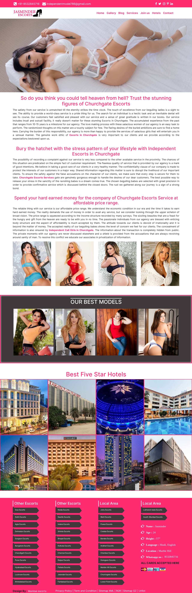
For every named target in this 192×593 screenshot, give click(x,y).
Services (132, 13)
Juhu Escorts (105, 510)
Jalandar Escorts (65, 574)
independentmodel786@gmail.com (69, 3)
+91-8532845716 (28, 3)
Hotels (156, 13)
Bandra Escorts (106, 538)
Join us (145, 13)
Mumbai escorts (36, 591)
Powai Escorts (106, 524)
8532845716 (171, 556)
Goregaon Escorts (107, 560)
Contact (168, 13)
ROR (118, 590)
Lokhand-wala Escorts (152, 510)
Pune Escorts (20, 560)
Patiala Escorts (64, 567)
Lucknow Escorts (22, 574)
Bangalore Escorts (22, 546)
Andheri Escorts (107, 546)
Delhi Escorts (20, 517)
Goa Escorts (20, 510)
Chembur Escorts (107, 553)
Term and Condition (85, 590)
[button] (25, 332)
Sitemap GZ (129, 590)
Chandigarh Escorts (23, 553)
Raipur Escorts (64, 560)
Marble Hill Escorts (108, 567)
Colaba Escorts (106, 531)
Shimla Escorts (64, 531)
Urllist (142, 590)
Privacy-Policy (64, 590)
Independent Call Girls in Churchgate (71, 230)
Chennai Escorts (64, 553)
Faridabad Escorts (65, 582)
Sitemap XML (106, 590)
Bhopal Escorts (64, 538)
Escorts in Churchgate (83, 134)
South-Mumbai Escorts (152, 517)
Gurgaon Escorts (22, 538)
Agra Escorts (20, 524)
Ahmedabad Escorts (23, 582)
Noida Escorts (63, 510)
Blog (121, 13)
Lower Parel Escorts (108, 582)
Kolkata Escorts (64, 546)
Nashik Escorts (64, 517)
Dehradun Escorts (22, 531)
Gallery (111, 13)
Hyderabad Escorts (23, 567)
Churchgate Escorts (108, 574)
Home (100, 13)
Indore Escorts (64, 524)
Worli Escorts (105, 517)
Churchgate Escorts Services (36, 177)
